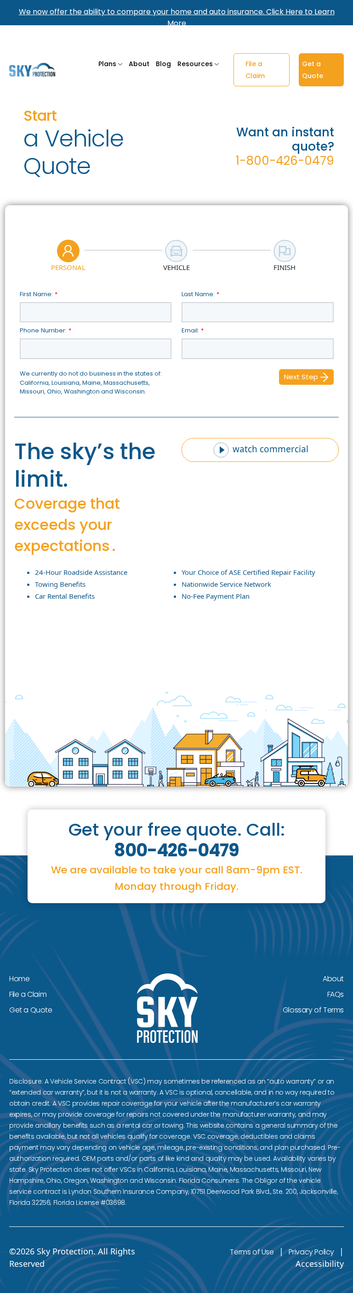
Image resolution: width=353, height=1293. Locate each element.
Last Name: (200, 294)
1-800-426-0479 (285, 160)
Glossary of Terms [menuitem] (313, 1010)
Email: (193, 330)
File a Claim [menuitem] (27, 994)
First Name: (38, 294)
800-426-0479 (176, 850)
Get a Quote (312, 69)
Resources (195, 63)
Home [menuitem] (19, 978)
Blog (163, 63)
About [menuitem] (333, 978)
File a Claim (255, 69)
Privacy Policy (311, 1252)
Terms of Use (251, 1252)
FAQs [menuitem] (335, 994)
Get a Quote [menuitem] (30, 1010)
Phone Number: (45, 330)
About (139, 63)
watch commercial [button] (269, 449)
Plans (107, 63)
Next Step (302, 377)
